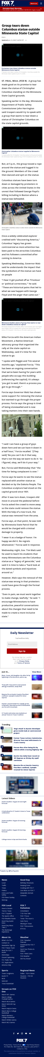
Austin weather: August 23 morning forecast (14, 831)
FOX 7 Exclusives (25, 906)
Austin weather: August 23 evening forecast (13, 821)
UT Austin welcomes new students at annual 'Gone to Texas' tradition (14, 714)
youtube (26, 1033)
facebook (14, 1033)
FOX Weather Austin (9, 919)
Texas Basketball (7, 984)
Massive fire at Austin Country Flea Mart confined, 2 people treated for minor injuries (15, 696)
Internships (5, 955)
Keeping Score (25, 885)
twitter (18, 1033)
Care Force (24, 921)
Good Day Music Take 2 (7, 926)
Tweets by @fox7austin (9, 871)
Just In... (5, 672)
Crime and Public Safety (7, 894)
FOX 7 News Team (8, 948)
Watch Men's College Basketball (9, 1012)
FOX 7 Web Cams (26, 954)
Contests (23, 895)
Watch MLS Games (8, 1022)
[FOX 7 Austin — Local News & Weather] (8, 3)
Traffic (4, 885)
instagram (22, 1033)
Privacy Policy (24, 661)
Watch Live (34, 3)
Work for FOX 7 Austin (7, 951)
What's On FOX (7, 940)
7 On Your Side (25, 913)
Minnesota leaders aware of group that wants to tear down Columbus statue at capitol (21, 323)
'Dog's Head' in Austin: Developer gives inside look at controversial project (27, 731)
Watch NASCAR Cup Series (8, 1005)
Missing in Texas (26, 924)
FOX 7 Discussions (26, 926)
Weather (24, 937)
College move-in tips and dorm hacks (14, 839)
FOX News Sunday (8, 897)
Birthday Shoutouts (27, 883)
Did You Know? (25, 959)
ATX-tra (23, 929)
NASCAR (5, 981)
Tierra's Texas (6, 911)
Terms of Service (23, 663)
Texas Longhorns (8, 973)
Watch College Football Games (7, 998)
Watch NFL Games (8, 995)
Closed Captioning (8, 957)
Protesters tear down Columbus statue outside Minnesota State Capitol (19, 69)
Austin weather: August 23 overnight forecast (14, 802)
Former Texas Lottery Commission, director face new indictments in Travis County (28, 740)
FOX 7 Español (7, 913)
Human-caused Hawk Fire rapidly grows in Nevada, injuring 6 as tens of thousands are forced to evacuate (16, 705)
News (4, 880)
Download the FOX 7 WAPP (27, 946)
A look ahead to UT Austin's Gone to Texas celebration (16, 812)
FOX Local (6, 905)
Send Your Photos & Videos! (27, 950)
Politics (4, 890)
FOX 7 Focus (24, 916)
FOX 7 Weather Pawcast (25, 941)
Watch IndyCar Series (9, 1008)
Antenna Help (6, 965)
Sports (5, 970)
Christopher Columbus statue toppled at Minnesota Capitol (20, 152)
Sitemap (4, 900)
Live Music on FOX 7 (27, 890)
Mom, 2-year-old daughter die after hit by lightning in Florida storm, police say (16, 676)
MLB (3, 978)
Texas (4, 888)
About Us (6, 937)
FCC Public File (7, 960)
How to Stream (7, 908)
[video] (37, 804)
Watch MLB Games (8, 1002)
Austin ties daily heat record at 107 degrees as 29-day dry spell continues (27, 758)
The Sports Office (8, 916)
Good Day (25, 880)
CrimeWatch (24, 911)
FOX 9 (3, 37)
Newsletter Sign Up (8, 945)
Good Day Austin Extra (7, 922)
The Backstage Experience (7, 931)
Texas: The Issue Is (27, 919)
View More (36, 672)
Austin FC (5, 976)
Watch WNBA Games (9, 1020)
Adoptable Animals (26, 893)
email (30, 1033)
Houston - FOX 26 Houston (26, 977)
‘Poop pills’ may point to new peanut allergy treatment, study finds (14, 685)
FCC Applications (7, 962)
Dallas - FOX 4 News (27, 973)
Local (3, 883)
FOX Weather (24, 956)
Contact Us (5, 943)
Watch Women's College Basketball (8, 1016)
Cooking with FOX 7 (27, 888)
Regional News (27, 970)
